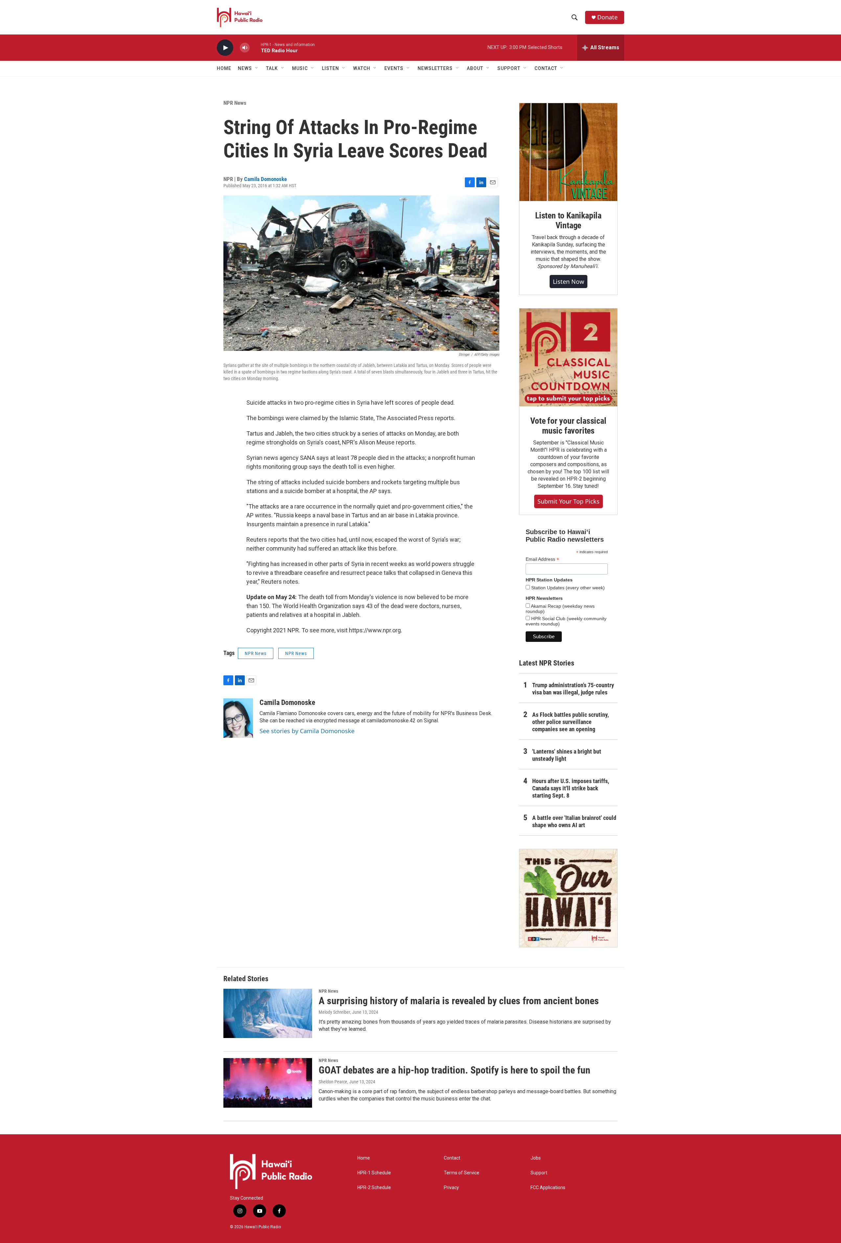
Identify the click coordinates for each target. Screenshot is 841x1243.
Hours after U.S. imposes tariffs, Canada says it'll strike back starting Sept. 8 (570, 788)
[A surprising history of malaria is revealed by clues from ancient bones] (267, 1013)
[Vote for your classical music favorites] (568, 357)
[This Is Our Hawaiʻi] (568, 898)
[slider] (255, 47)
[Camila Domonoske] (238, 718)
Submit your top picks (568, 501)
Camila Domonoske (265, 179)
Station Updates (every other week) (567, 587)
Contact (452, 1158)
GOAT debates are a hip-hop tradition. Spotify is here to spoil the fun (454, 1070)
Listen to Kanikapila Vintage (568, 220)
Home (224, 68)
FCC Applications (548, 1187)
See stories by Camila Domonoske (307, 731)
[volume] (244, 47)
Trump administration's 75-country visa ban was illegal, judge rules (573, 689)
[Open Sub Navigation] (257, 68)
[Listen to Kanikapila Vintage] (568, 152)
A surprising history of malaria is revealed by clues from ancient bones (459, 1000)
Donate (607, 17)
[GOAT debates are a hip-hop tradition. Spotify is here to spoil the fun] (267, 1082)
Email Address (542, 559)
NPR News (234, 103)
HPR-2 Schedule (374, 1187)
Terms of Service (461, 1172)
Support (539, 1172)
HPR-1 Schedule (374, 1172)
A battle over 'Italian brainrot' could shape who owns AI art (574, 821)
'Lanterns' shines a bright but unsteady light (566, 755)
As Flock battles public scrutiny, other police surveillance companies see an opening (570, 722)
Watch (361, 68)
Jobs (536, 1158)
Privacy (451, 1187)
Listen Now (568, 281)
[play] (225, 48)
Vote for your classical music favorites (568, 426)
